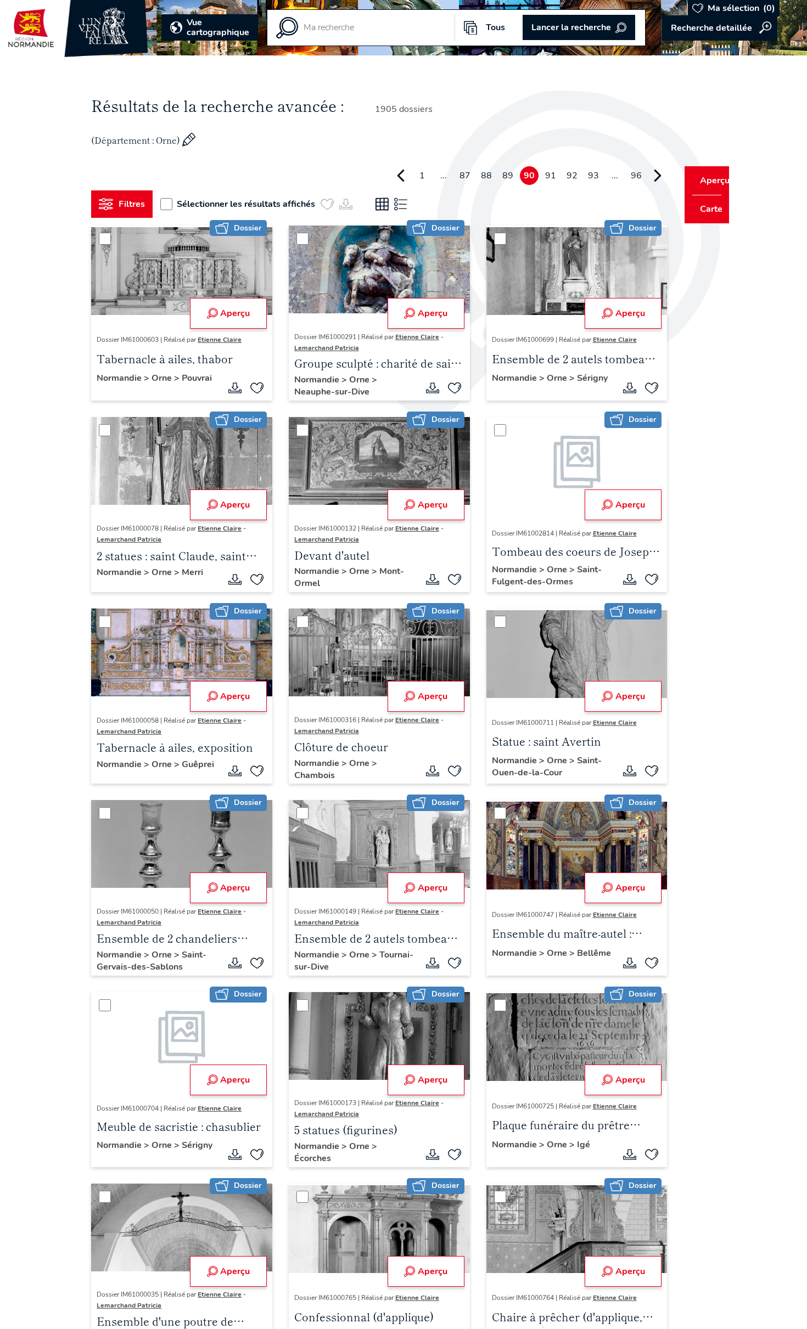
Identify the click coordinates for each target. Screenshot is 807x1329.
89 (487, 176)
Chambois (310, 775)
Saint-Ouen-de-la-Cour (534, 766)
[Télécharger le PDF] (231, 388)
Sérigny (494, 389)
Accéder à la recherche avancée (719, 28)
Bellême (496, 964)
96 (615, 176)
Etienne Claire (224, 339)
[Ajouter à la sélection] (253, 388)
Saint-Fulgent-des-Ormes (534, 576)
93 (573, 176)
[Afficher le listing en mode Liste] (405, 204)
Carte (704, 209)
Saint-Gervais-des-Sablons (156, 961)
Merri (197, 572)
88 (466, 176)
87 (444, 176)
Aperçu (231, 313)
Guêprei (117, 775)
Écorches (308, 1158)
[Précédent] (380, 175)
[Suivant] (637, 175)
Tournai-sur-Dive (324, 967)
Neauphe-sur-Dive (328, 392)
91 (530, 176)
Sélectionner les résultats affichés (250, 204)
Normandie (124, 377)
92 (551, 176)
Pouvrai (116, 389)
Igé (571, 1145)
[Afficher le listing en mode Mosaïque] (386, 204)
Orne (167, 377)
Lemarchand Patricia (322, 347)
